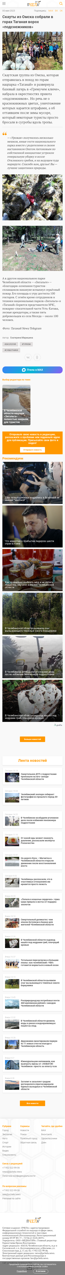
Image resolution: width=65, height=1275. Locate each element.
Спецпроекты (9, 1155)
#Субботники (11, 350)
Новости (24, 1130)
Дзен (43, 1142)
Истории (6, 1146)
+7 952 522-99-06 (11, 1167)
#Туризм (26, 344)
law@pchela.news (39, 1258)
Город (5, 1130)
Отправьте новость (32, 450)
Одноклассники (49, 1138)
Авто (4, 1138)
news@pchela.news (12, 1172)
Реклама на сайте (11, 1198)
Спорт (5, 1142)
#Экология (10, 344)
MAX (50, 10)
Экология (7, 1134)
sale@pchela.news (11, 1194)
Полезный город (28, 1138)
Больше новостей (32, 739)
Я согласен (40, 1271)
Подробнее (22, 1271)
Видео (5, 1150)
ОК (61, 10)
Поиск (23, 1134)
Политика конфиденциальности (18, 1176)
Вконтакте (46, 1134)
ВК (56, 10)
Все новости (32, 1103)
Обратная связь (28, 1142)
